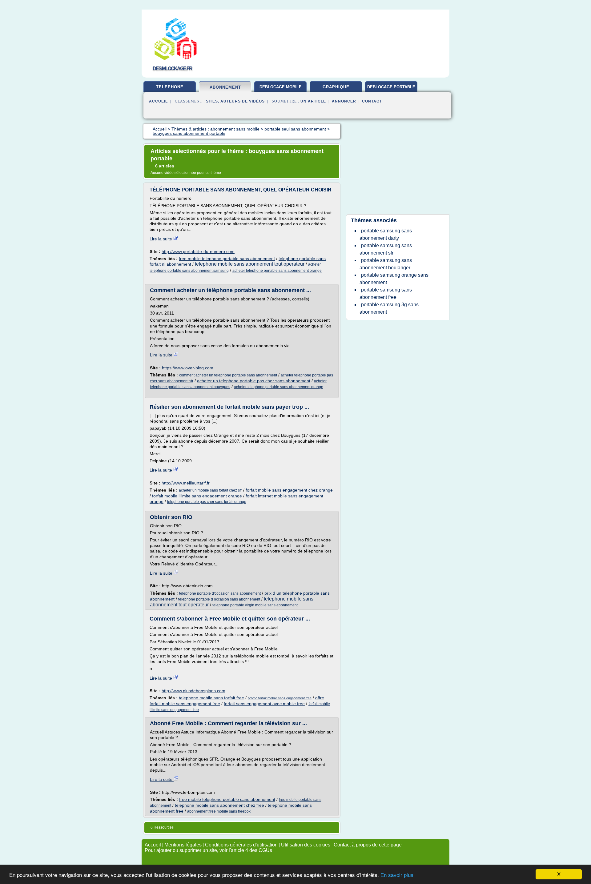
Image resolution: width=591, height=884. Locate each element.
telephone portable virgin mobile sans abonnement (255, 605)
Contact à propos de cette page (368, 844)
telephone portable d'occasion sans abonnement (220, 593)
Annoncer (344, 101)
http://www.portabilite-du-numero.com (198, 251)
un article (313, 101)
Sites (212, 101)
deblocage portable (391, 87)
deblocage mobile (280, 87)
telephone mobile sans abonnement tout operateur (249, 264)
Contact (372, 101)
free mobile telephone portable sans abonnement (227, 258)
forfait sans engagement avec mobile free (264, 703)
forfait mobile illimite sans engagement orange (197, 495)
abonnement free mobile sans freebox (219, 811)
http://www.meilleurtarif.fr (186, 482)
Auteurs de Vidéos (242, 101)
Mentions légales (183, 844)
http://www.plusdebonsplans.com (193, 690)
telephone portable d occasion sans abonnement (219, 599)
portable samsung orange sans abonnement (394, 278)
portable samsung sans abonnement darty (386, 234)
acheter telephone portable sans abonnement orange (277, 270)
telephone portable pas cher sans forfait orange (206, 502)
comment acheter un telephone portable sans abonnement (228, 375)
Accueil (158, 101)
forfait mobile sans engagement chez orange (289, 490)
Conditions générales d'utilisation (241, 844)
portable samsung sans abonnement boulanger (386, 264)
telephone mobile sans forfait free (211, 697)
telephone (169, 87)
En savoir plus (396, 875)
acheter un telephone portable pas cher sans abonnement (253, 380)
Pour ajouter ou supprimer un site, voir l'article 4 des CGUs (208, 850)
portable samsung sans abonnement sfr (386, 249)
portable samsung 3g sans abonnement (389, 308)
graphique (336, 87)
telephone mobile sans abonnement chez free (219, 805)
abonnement (225, 87)
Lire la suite (161, 238)
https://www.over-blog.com (187, 367)
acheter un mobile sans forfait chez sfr (210, 490)
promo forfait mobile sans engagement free (280, 698)
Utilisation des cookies (305, 844)
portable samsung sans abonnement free (386, 293)
